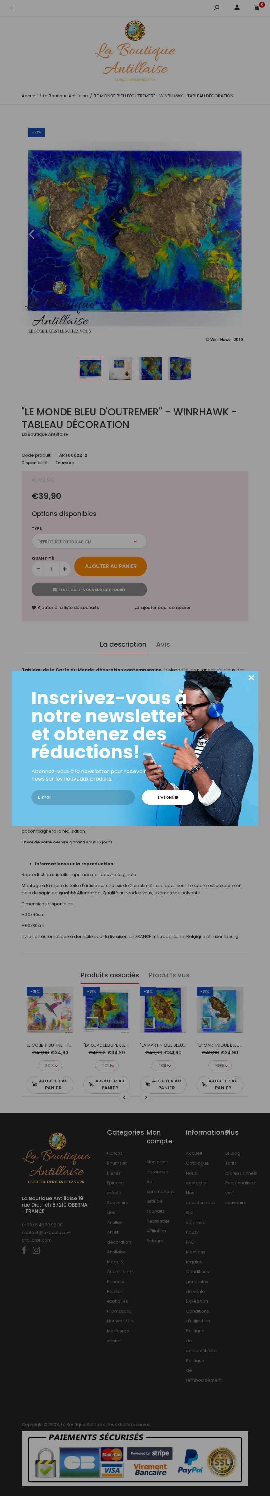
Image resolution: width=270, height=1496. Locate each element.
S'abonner (167, 797)
